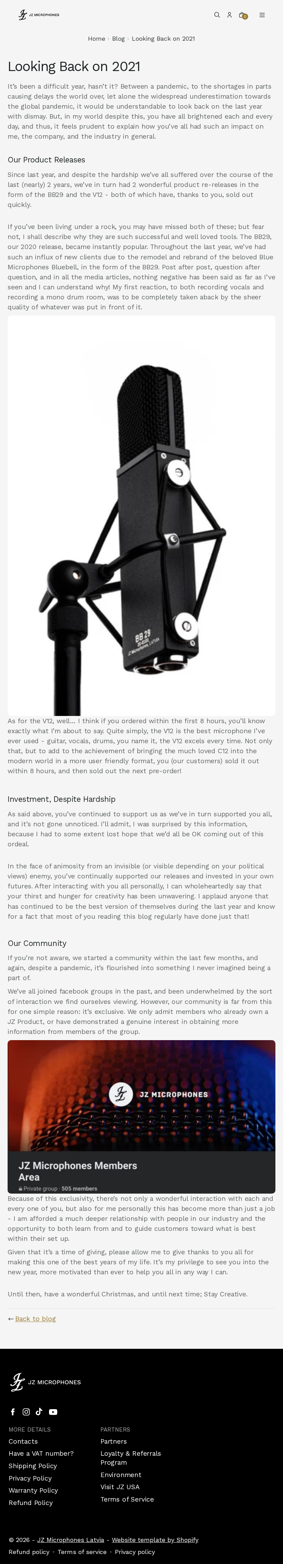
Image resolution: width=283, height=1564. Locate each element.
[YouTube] (53, 1412)
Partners (113, 1441)
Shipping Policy (33, 1466)
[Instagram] (26, 1412)
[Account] (229, 15)
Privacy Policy (30, 1478)
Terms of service (82, 1551)
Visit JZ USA (120, 1487)
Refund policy (29, 1551)
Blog (118, 38)
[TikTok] (40, 1412)
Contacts (23, 1441)
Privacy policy (135, 1551)
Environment (121, 1475)
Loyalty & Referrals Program (130, 1458)
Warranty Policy (33, 1490)
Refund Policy (31, 1503)
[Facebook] (13, 1412)
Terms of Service (127, 1499)
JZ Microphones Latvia (70, 1539)
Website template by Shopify (155, 1539)
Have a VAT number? (41, 1453)
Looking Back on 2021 (163, 38)
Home (96, 38)
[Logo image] (39, 14)
